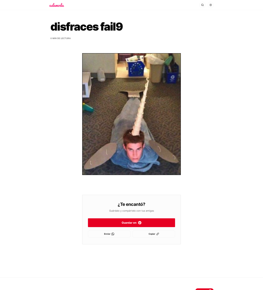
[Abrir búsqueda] (202, 5)
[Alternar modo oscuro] (211, 5)
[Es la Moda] (56, 5)
